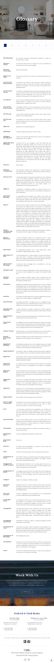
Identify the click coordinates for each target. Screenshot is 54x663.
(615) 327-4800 (9, 628)
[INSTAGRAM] (28, 659)
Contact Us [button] (27, 591)
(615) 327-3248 (9, 629)
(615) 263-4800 (33, 628)
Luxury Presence (37, 653)
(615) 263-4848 (33, 629)
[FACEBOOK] (25, 659)
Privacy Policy (33, 655)
